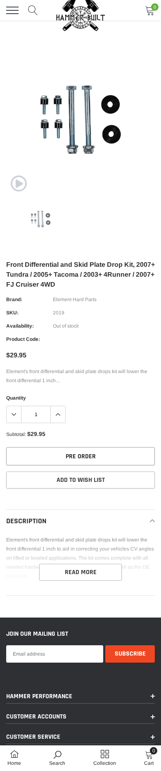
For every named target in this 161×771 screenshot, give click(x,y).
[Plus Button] (57, 414)
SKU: (12, 313)
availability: (20, 326)
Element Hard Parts (75, 299)
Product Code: (23, 339)
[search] (33, 10)
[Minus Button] (14, 414)
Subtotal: (16, 434)
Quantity (16, 398)
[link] (18, 183)
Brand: (14, 299)
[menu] (12, 10)
